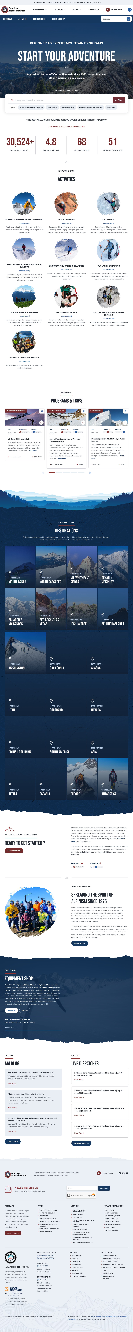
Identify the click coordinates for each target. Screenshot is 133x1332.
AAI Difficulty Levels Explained (114, 1267)
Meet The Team (77, 1256)
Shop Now (11, 1010)
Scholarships (77, 1273)
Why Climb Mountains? (111, 1258)
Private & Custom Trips (48, 1219)
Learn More (95, 2)
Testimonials (76, 1261)
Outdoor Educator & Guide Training (90, 107)
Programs (7, 18)
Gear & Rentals (108, 1276)
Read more (33, 451)
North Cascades (111, 1213)
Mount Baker (111, 107)
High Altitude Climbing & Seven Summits (84, 1221)
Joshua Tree (110, 1227)
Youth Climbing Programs (49, 1229)
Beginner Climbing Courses (113, 1264)
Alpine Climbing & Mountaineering (31, 107)
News (75, 9)
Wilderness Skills (79, 1235)
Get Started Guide (14, 851)
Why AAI (59, 9)
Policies (106, 1279)
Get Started (38, 9)
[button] (52, 472)
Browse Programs (110, 1256)
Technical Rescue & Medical (83, 1242)
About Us (75, 1258)
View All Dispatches (81, 1143)
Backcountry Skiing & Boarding (81, 1225)
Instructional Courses (48, 1210)
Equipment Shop (58, 18)
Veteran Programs (79, 1276)
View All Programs (13, 1233)
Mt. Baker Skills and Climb (18, 439)
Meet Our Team (79, 943)
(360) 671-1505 (116, 10)
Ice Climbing (77, 1217)
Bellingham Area (111, 1230)
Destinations (38, 18)
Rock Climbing (52, 107)
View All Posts (12, 1141)
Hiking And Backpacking (81, 1232)
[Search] (128, 19)
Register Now (108, 1273)
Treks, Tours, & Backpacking (50, 1221)
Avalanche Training (68, 107)
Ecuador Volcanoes (112, 1221)
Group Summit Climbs (47, 1213)
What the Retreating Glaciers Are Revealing (26, 1094)
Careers (75, 1270)
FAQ (104, 1270)
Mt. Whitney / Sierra (112, 1216)
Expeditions (44, 1216)
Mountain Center (46, 1232)
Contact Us (94, 9)
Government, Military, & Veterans (48, 1225)
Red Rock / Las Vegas (113, 1224)
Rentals (25, 1010)
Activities (22, 18)
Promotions (76, 1264)
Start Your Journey (110, 1261)
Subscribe (104, 1188)
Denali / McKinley (111, 1219)
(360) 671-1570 (42, 1280)
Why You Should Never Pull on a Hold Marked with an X (30, 1073)
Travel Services (77, 1267)
